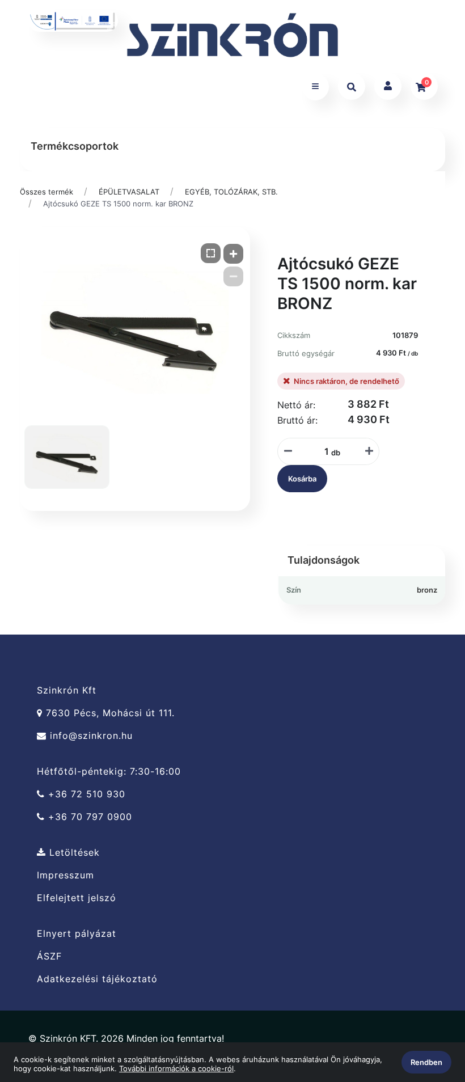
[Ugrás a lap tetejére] (430, 1013)
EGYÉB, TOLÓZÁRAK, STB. (231, 191)
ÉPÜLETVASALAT (129, 191)
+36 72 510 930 (85, 794)
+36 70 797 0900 (88, 816)
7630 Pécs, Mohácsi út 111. (109, 713)
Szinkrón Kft (66, 690)
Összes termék (46, 191)
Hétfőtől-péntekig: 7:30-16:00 (109, 771)
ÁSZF (49, 956)
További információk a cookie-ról (176, 1068)
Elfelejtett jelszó (76, 898)
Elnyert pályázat (76, 933)
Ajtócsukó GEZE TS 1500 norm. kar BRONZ (118, 203)
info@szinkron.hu (89, 735)
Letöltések (73, 852)
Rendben (426, 1062)
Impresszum (65, 875)
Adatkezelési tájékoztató (97, 979)
